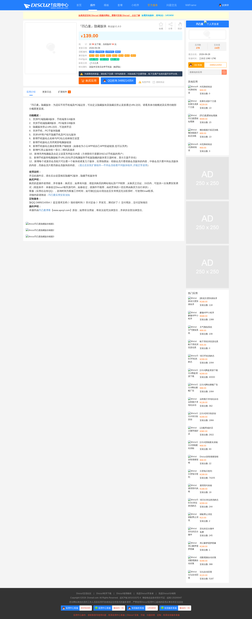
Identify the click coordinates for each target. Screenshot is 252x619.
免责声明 (146, 82)
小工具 (95, 63)
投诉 (180, 28)
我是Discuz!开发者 (145, 593)
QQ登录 (225, 5)
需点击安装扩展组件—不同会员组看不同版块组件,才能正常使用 (113, 165)
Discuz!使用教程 (123, 593)
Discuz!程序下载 (103, 593)
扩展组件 (64, 92)
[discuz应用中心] (46, 5)
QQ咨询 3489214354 (120, 80)
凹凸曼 (199, 24)
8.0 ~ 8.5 (115, 59)
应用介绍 (31, 92)
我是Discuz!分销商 (167, 593)
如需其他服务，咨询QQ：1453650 (158, 15)
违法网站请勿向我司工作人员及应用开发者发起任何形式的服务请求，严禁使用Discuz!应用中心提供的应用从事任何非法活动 (126, 602)
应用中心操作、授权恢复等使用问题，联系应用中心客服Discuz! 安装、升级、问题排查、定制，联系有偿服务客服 (126, 615)
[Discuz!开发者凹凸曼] (207, 34)
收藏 (161, 28)
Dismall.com (93, 598)
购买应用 (91, 80)
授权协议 (160, 82)
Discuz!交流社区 (83, 593)
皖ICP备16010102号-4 (130, 598)
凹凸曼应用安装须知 (59, 195)
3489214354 (208, 65)
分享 (170, 28)
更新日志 (46, 92)
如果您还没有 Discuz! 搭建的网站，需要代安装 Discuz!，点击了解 (109, 15)
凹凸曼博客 (45, 210)
